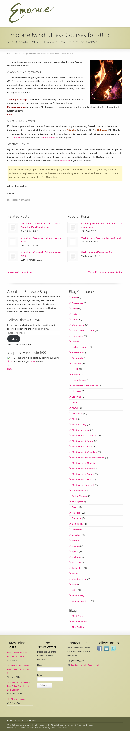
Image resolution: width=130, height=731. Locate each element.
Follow (14, 339)
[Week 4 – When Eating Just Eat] (72, 256)
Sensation (77, 529)
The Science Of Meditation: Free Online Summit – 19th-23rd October (19, 686)
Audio (75, 297)
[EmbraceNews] (55, 42)
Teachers (76, 562)
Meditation (77, 413)
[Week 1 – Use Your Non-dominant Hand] (72, 242)
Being (75, 308)
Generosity (77, 358)
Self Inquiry (77, 524)
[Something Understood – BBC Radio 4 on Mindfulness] (72, 227)
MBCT (75, 408)
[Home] (22, 725)
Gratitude (76, 363)
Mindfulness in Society (83, 474)
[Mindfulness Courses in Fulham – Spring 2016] (12, 242)
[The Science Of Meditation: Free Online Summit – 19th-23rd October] (12, 227)
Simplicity (76, 535)
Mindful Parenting (81, 430)
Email (39, 675)
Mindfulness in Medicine (84, 463)
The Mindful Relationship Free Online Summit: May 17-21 (19, 669)
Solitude (76, 540)
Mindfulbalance (79, 621)
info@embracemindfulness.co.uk (85, 665)
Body (74, 314)
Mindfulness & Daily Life (84, 435)
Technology (77, 568)
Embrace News (79, 347)
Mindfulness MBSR (81, 479)
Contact (20, 720)
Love (74, 402)
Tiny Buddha (78, 627)
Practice (76, 512)
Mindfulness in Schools (83, 468)
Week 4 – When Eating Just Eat (96, 252)
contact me (65, 160)
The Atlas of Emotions (16, 699)
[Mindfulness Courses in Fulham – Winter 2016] (12, 256)
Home (10, 720)
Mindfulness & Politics (83, 446)
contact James (48, 137)
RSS (33, 361)
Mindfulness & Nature (83, 441)
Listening (76, 396)
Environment (78, 352)
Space (75, 551)
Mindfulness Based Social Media (88, 457)
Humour (76, 374)
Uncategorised (79, 579)
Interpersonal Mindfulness (85, 385)
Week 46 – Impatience (20, 272)
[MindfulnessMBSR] (83, 42)
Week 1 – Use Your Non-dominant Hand (101, 238)
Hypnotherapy (79, 380)
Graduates (15, 137)
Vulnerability (78, 595)
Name (39, 665)
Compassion (78, 325)
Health (75, 369)
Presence (76, 518)
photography (78, 501)
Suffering (76, 557)
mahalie (26, 200)
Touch (75, 573)
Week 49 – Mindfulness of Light (105, 272)
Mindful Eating (79, 424)
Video (75, 584)
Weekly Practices (80, 601)
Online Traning (79, 496)
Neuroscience (79, 490)
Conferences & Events (83, 330)
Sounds (76, 546)
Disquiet (76, 341)
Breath (75, 319)
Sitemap (31, 720)
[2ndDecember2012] (23, 42)
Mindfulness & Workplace (84, 452)
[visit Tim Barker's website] (35, 728)
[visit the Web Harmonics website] (59, 728)
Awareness (77, 303)
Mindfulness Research (83, 485)
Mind (74, 419)
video (74, 590)
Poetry (75, 507)
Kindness (76, 391)
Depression (77, 336)
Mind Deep (77, 616)
